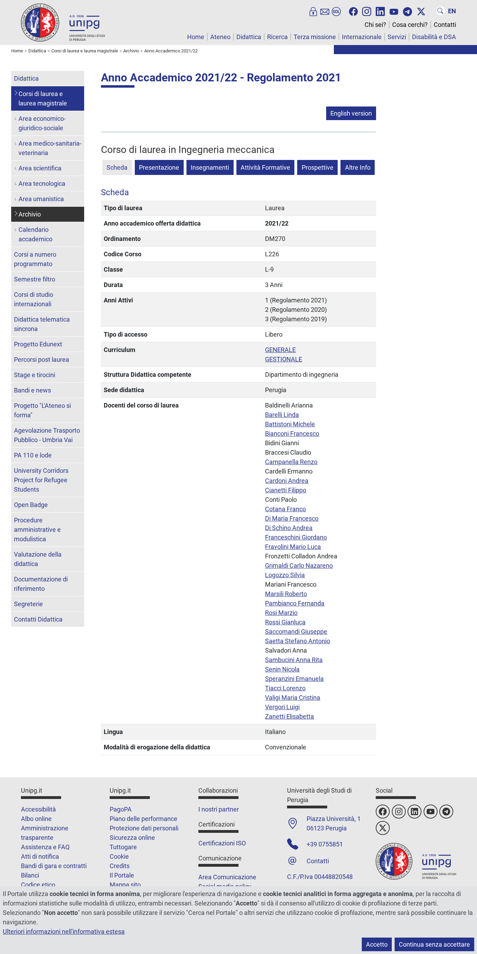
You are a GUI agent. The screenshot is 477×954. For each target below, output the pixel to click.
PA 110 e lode (33, 455)
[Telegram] (407, 10)
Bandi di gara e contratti (54, 865)
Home (195, 37)
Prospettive (317, 167)
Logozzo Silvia (285, 575)
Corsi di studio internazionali (33, 299)
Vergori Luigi (282, 707)
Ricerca (277, 37)
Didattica (248, 37)
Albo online (36, 818)
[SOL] (336, 10)
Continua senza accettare (434, 944)
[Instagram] (366, 10)
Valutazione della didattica (37, 559)
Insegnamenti (210, 167)
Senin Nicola (282, 669)
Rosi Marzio (281, 612)
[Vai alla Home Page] (63, 22)
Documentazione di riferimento (41, 583)
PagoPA (121, 809)
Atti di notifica (40, 856)
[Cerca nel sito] (440, 10)
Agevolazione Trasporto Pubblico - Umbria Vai (47, 435)
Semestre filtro (34, 279)
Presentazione (159, 167)
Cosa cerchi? (410, 24)
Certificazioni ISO (222, 843)
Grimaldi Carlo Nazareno (299, 565)
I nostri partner (218, 809)
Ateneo (220, 37)
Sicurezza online (132, 837)
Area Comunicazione (227, 877)
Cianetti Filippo (285, 490)
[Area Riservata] (313, 10)
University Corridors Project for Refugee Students (41, 480)
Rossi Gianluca (285, 622)
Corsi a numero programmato (35, 259)
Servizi (397, 37)
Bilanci (30, 875)
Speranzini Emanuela (294, 678)
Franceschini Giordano (296, 537)
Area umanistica (41, 199)
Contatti (445, 24)
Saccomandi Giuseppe (296, 631)
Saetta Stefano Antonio (297, 641)
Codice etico (38, 884)
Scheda (117, 167)
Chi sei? (375, 24)
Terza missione (315, 37)
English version (351, 113)
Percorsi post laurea (41, 359)
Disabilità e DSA (434, 37)
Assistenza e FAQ (45, 847)
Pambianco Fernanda (294, 603)
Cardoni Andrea (286, 480)
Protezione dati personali (144, 828)
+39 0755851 (325, 844)
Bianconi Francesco (292, 433)
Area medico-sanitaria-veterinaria (50, 148)
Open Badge (31, 504)
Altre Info (357, 167)
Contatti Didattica (38, 619)
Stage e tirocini (34, 375)
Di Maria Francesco (291, 518)
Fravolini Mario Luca (293, 546)
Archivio (30, 214)
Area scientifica (40, 168)
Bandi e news (32, 390)
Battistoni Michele (290, 424)
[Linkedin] (380, 10)
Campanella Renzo (291, 461)
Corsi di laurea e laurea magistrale (43, 98)
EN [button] (452, 11)
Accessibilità (38, 809)
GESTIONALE (283, 359)
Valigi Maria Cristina (292, 697)
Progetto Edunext (38, 344)
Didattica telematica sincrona (42, 324)
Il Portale (122, 875)
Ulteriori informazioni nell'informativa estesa (64, 931)
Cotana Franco (285, 509)
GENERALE (280, 349)
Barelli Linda (282, 414)
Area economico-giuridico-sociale (42, 123)
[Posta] (324, 10)
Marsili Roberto (286, 593)
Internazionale (362, 37)
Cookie (119, 856)
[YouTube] (393, 10)
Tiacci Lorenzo (285, 688)
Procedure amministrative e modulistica (37, 529)
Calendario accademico (35, 234)
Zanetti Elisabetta (289, 716)
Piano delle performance (143, 818)
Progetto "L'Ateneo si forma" (42, 410)
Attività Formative (265, 167)
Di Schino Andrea (289, 527)
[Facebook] (353, 10)
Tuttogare (123, 847)
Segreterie (28, 604)
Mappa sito (125, 884)
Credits (120, 865)
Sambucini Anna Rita (294, 659)
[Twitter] (421, 10)
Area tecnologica (42, 183)
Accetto (377, 944)
